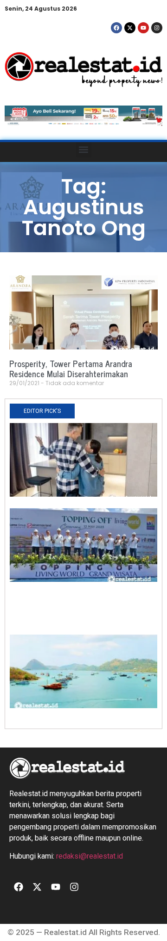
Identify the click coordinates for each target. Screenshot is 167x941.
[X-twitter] (129, 27)
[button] (83, 149)
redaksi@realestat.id (89, 856)
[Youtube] (143, 27)
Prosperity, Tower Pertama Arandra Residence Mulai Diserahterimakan (70, 368)
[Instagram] (156, 27)
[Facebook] (116, 27)
